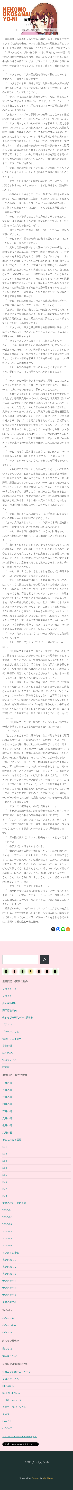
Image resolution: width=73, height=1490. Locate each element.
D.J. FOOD (7, 1052)
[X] (53, 929)
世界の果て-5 (9, 1288)
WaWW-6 (7, 1245)
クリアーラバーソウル (14, 1407)
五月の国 (7, 1111)
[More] (68, 929)
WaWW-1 (7, 1210)
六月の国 (7, 1118)
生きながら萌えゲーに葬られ (17, 1017)
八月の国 (7, 1132)
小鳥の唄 (7, 1045)
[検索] (44, 959)
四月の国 (7, 1104)
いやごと (7, 1421)
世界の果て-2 (9, 1266)
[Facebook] (58, 929)
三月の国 (7, 1097)
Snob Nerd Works (11, 1393)
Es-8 (4, 1196)
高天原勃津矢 (9, 1010)
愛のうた (7, 1348)
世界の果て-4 (9, 1281)
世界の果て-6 (47, 14)
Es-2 (4, 1153)
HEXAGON (8, 1386)
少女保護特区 (9, 1003)
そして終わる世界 (11, 1139)
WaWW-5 (7, 1238)
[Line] (63, 929)
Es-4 (4, 1167)
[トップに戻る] (59, 1476)
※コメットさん (10, 1378)
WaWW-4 (7, 1231)
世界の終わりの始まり (14, 1203)
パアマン (7, 1024)
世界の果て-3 (9, 1273)
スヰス (6, 1414)
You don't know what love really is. (19, 1436)
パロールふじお (10, 1031)
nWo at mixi (8, 1332)
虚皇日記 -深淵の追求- (31, 30)
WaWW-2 (7, 1217)
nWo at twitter (9, 1325)
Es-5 (4, 1174)
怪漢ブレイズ (9, 1059)
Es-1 (4, 1146)
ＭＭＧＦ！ (8, 996)
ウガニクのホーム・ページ (16, 1371)
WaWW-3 (7, 1224)
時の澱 (6, 1066)
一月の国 (7, 1083)
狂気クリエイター (27, 14)
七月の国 (7, 1125)
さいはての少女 (10, 1252)
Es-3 (4, 1160)
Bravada (35, 1478)
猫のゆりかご (9, 1355)
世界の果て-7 (9, 1302)
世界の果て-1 (9, 1259)
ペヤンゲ (7, 1428)
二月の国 (7, 1090)
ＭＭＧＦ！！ (9, 989)
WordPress (48, 1478)
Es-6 (4, 1182)
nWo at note (8, 1318)
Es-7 (4, 1189)
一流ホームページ (11, 1400)
